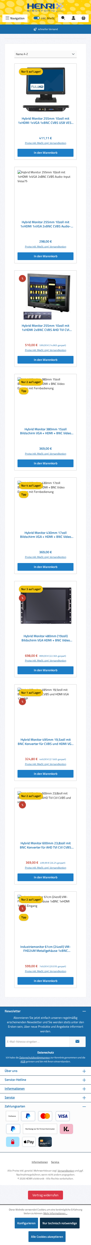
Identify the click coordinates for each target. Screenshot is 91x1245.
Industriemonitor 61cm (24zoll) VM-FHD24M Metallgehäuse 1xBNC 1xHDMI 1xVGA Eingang (45, 949)
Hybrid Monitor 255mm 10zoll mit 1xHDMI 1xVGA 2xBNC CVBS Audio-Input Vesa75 (45, 224)
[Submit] (77, 1041)
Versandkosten (66, 1170)
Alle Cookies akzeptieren (47, 1236)
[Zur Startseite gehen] (45, 7)
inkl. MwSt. (44, 18)
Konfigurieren (26, 1223)
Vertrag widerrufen (45, 1195)
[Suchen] (63, 18)
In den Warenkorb (45, 152)
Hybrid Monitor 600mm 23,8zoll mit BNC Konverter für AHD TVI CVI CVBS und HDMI (45, 845)
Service (10, 1097)
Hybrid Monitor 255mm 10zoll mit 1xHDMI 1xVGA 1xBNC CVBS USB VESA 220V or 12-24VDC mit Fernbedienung (45, 121)
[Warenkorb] (83, 18)
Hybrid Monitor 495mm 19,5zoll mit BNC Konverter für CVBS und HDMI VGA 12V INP (45, 742)
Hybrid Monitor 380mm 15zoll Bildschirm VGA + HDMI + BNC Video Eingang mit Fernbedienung (45, 431)
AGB (23, 1061)
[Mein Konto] (73, 18)
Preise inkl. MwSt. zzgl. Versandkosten (45, 143)
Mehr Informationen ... (55, 1213)
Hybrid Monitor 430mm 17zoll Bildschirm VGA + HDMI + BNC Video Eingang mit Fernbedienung (45, 535)
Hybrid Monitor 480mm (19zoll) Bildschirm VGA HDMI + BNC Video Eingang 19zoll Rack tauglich (45, 638)
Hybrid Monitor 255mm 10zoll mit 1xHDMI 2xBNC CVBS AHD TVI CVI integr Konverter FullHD (45, 328)
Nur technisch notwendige (59, 1223)
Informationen (15, 1088)
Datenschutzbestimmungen (34, 1057)
